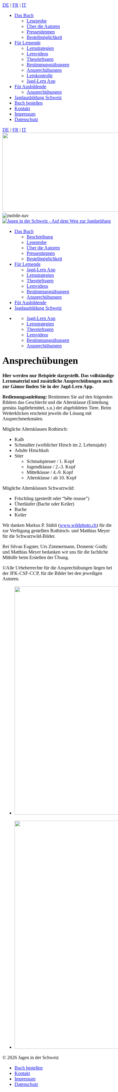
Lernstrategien (40, 48)
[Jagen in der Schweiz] (56, 221)
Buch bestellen (29, 103)
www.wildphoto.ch (78, 525)
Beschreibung (40, 236)
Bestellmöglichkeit (44, 37)
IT (24, 5)
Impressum (25, 114)
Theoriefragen (40, 59)
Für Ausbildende (30, 86)
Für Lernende (28, 42)
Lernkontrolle (40, 75)
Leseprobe (37, 20)
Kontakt (22, 108)
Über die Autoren (43, 26)
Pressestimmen (41, 31)
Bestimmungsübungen (48, 64)
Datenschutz (26, 119)
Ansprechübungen (44, 70)
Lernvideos (37, 53)
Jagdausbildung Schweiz (38, 97)
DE (5, 5)
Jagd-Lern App (41, 81)
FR (15, 5)
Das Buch (24, 15)
